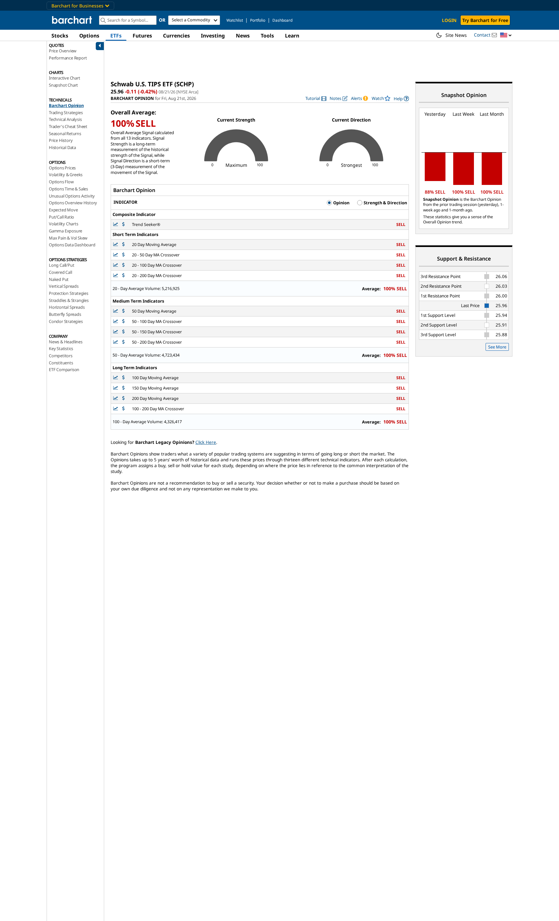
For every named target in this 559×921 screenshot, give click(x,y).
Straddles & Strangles (69, 300)
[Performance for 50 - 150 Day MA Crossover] (123, 332)
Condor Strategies (66, 321)
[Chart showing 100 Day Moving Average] (116, 377)
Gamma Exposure (65, 231)
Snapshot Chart (63, 85)
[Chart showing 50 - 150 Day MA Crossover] (116, 332)
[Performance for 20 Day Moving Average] (123, 244)
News (243, 35)
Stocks (59, 35)
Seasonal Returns (65, 133)
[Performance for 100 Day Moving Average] (123, 377)
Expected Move (63, 210)
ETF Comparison (64, 369)
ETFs (116, 35)
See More (497, 347)
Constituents (61, 363)
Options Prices (62, 168)
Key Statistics (61, 348)
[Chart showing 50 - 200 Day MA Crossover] (116, 342)
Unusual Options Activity (72, 196)
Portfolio (257, 20)
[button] (505, 35)
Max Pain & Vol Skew (68, 238)
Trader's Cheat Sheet (68, 126)
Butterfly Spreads (65, 314)
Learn (292, 35)
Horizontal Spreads (66, 307)
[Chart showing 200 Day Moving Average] (116, 398)
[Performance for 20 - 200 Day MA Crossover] (123, 275)
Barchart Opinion (66, 105)
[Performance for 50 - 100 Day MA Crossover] (123, 321)
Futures (142, 35)
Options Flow (61, 182)
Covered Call (60, 272)
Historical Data (62, 147)
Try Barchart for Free (485, 20)
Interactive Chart (64, 78)
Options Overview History (73, 203)
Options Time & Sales (68, 189)
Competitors (60, 356)
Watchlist (234, 20)
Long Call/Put (61, 265)
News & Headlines (65, 342)
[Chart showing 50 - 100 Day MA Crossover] (116, 321)
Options (89, 35)
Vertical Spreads (64, 286)
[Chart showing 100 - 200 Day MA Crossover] (116, 409)
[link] (315, 98)
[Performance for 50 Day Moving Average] (123, 311)
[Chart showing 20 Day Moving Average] (116, 244)
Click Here (205, 442)
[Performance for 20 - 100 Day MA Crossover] (123, 265)
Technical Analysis (65, 119)
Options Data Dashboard (72, 245)
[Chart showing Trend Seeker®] (116, 224)
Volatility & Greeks (65, 174)
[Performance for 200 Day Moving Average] (123, 398)
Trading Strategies (65, 112)
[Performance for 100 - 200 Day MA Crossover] (123, 409)
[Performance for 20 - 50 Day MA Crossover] (123, 255)
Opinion (340, 203)
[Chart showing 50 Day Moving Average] (116, 311)
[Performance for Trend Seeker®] (123, 224)
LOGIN (449, 20)
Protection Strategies (68, 293)
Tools (267, 35)
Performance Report (68, 58)
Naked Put (59, 279)
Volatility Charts (63, 224)
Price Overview (62, 51)
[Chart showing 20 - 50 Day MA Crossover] (116, 255)
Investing (213, 35)
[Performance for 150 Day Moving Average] (123, 388)
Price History (60, 140)
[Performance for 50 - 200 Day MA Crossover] (123, 342)
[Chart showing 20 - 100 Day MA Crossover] (116, 265)
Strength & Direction (385, 203)
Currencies (176, 35)
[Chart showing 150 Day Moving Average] (116, 388)
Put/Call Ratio (61, 217)
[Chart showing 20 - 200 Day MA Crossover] (116, 275)
